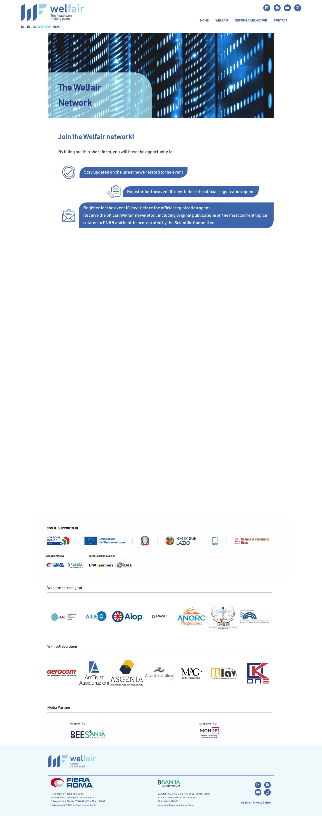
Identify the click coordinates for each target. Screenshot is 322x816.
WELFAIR (222, 20)
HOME (204, 20)
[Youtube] (287, 7)
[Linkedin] (266, 7)
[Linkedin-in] (258, 785)
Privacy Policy (262, 802)
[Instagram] (297, 7)
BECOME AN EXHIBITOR (251, 20)
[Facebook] (277, 7)
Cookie (246, 802)
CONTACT (280, 20)
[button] (222, 20)
